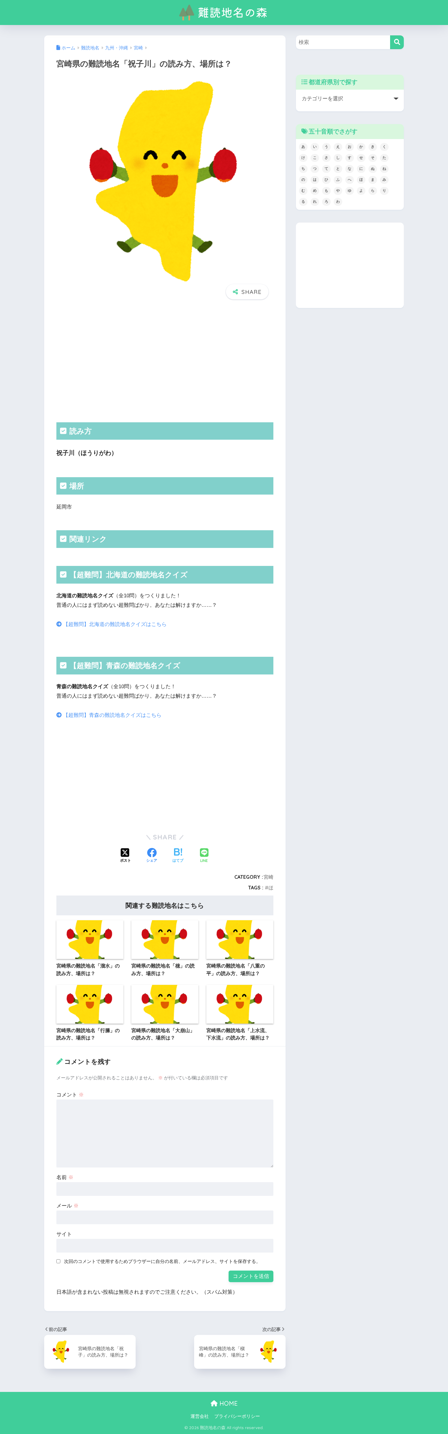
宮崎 (268, 877)
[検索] (397, 42)
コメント (70, 1095)
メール (67, 1206)
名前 (64, 1177)
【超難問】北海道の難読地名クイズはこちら (114, 624)
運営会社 (199, 1416)
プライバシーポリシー (237, 1416)
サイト (64, 1234)
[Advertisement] (164, 361)
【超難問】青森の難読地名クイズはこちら (112, 715)
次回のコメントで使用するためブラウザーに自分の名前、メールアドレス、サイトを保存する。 (162, 1261)
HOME (228, 1403)
